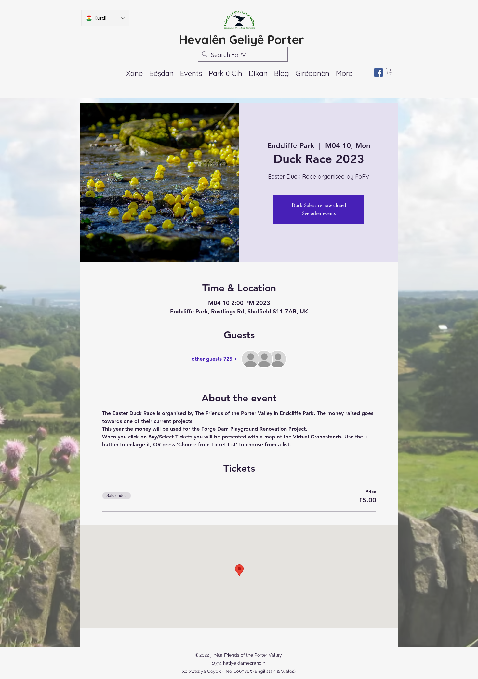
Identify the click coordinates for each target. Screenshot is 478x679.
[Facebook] (378, 72)
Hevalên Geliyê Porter (241, 39)
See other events (319, 213)
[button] (191, 73)
